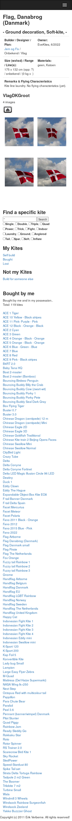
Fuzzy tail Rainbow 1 (16, 562)
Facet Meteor (11, 511)
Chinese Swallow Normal (19, 448)
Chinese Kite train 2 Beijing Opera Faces (29, 439)
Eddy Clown (11, 486)
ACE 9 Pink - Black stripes (20, 359)
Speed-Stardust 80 (15, 764)
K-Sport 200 (11, 650)
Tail (7, 239)
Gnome (8, 574)
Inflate (37, 239)
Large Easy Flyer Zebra (18, 671)
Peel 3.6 (8, 709)
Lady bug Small (13, 663)
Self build (9, 255)
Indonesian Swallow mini (19, 642)
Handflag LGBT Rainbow (19, 595)
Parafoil (8, 705)
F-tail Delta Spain (14, 503)
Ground (25, 234)
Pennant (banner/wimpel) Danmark (26, 714)
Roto (6, 739)
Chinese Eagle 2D (15, 427)
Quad (46, 224)
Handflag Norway (14, 600)
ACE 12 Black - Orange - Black (23, 325)
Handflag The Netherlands (20, 608)
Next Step (9, 688)
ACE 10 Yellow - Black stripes (22, 317)
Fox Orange (11, 558)
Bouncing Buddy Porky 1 (19, 393)
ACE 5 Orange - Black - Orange (24, 342)
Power (9, 229)
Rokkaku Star (12, 735)
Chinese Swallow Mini (17, 444)
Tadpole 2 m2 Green (16, 777)
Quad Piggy (11, 722)
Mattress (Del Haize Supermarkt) (24, 680)
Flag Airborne (12, 536)
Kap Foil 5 (9, 655)
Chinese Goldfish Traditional (21, 435)
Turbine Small (12, 790)
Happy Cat (10, 617)
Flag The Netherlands (17, 553)
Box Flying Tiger (13, 406)
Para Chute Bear (14, 701)
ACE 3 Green (11, 334)
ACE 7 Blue (10, 351)
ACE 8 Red (10, 355)
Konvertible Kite (13, 659)
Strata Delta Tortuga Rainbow (22, 773)
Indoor (43, 229)
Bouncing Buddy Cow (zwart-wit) (24, 389)
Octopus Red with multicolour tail (24, 693)
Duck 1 (7, 482)
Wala (6, 794)
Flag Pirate (10, 549)
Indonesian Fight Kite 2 (18, 625)
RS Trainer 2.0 (12, 747)
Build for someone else (18, 279)
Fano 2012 (10, 524)
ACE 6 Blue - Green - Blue (20, 347)
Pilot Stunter (11, 718)
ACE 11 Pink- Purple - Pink (20, 321)
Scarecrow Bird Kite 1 (17, 752)
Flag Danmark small (16, 545)
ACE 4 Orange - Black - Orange (24, 338)
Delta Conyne (12, 465)
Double (22, 224)
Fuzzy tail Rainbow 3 (16, 570)
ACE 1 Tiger (11, 313)
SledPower (10, 760)
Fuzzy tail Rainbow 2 (16, 566)
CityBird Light (11, 452)
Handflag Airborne (15, 579)
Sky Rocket (10, 756)
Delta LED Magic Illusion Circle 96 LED (28, 473)
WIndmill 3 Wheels (15, 798)
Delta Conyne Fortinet (17, 469)
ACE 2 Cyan (11, 330)
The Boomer (11, 781)
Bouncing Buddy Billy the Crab (23, 384)
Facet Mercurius (13, 507)
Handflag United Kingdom (20, 612)
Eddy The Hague (14, 490)
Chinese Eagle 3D (15, 431)
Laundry (10, 234)
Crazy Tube (10, 456)
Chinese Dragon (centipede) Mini (25, 422)
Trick (20, 229)
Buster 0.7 (10, 410)
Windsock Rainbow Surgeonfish (24, 802)
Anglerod (40, 234)
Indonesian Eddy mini (17, 638)
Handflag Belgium (15, 583)
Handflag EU (11, 591)
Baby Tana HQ (12, 368)
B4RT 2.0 (9, 363)
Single (9, 224)
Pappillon (9, 697)
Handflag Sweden (15, 604)
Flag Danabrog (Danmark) (20, 541)
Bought (7, 259)
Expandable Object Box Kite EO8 (25, 494)
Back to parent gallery (7, 109)
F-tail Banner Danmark (18, 498)
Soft (26, 239)
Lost (6, 263)
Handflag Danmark (15, 587)
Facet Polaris (11, 515)
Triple (34, 224)
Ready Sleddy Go (14, 731)
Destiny (8, 477)
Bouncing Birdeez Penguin (20, 380)
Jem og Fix (11, 49)
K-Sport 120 (11, 646)
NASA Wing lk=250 (15, 684)
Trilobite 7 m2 (12, 785)
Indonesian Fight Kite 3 (18, 629)
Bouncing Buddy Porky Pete (21, 397)
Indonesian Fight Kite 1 (18, 621)
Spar (17, 239)
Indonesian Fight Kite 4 (18, 633)
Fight (31, 229)
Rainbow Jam (12, 726)
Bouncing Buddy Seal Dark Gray (24, 401)
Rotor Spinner (12, 743)
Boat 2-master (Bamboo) (19, 376)
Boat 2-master (12, 372)
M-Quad (8, 676)
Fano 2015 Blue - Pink (17, 528)
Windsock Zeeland (15, 807)
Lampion (9, 667)
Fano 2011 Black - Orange (20, 520)
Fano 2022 (10, 532)
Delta (6, 460)
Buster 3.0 (10, 414)
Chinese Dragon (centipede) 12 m (25, 418)
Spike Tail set (11, 769)
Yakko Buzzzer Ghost (17, 811)
